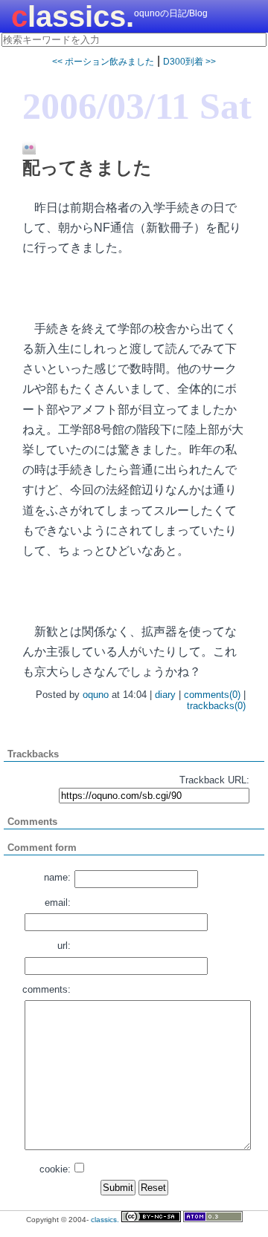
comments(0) (212, 694)
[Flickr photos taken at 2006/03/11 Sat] (23, 148)
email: (58, 902)
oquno (96, 694)
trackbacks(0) (216, 705)
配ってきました (87, 167)
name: (57, 877)
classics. (72, 16)
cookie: (55, 1169)
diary (165, 694)
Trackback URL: (214, 780)
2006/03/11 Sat (137, 106)
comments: (46, 989)
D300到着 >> (189, 61)
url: (64, 945)
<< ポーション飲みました (103, 61)
